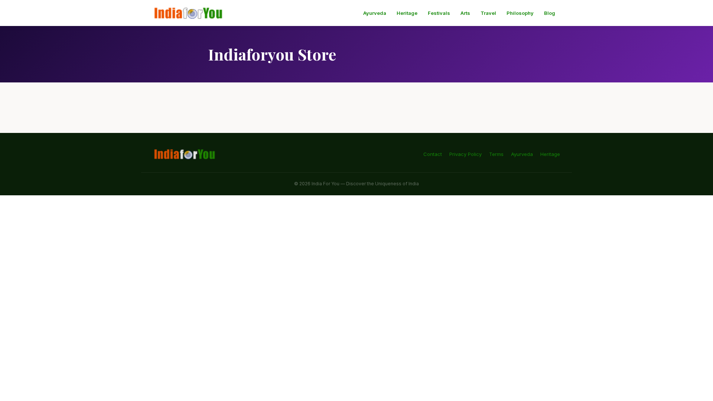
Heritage (407, 13)
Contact (432, 154)
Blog (549, 13)
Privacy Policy (465, 154)
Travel (488, 13)
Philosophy (520, 13)
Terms (496, 154)
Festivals (439, 13)
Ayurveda (374, 13)
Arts (465, 13)
